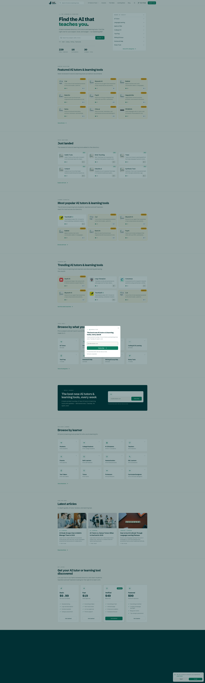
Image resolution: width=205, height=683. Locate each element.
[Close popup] (118, 328)
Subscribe (101, 348)
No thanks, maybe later (92, 354)
